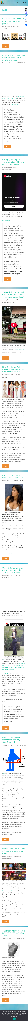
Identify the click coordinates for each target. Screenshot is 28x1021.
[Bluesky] (26, 19)
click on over (19, 911)
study (6, 673)
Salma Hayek (10, 554)
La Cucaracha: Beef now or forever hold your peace (13, 21)
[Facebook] (26, 15)
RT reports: (14, 104)
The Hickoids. (20, 349)
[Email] (26, 22)
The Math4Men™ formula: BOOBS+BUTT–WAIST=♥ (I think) (14, 933)
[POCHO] (2, 2)
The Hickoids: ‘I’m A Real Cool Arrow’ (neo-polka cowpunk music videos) (13, 294)
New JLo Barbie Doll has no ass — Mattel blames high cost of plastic (13, 369)
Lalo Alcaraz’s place (8, 891)
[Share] (26, 25)
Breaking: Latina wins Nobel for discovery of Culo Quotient (12, 739)
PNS (4, 399)
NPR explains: (6, 220)
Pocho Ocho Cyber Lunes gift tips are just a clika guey (13, 850)
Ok (14, 1018)
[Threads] (26, 9)
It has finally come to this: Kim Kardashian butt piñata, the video (13, 57)
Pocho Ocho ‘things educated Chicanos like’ (13, 476)
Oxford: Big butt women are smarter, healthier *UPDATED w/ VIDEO (13, 570)
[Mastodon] (26, 12)
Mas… (6, 46)
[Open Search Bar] (17, 2)
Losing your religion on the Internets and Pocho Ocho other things (13, 161)
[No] (26, 1015)
